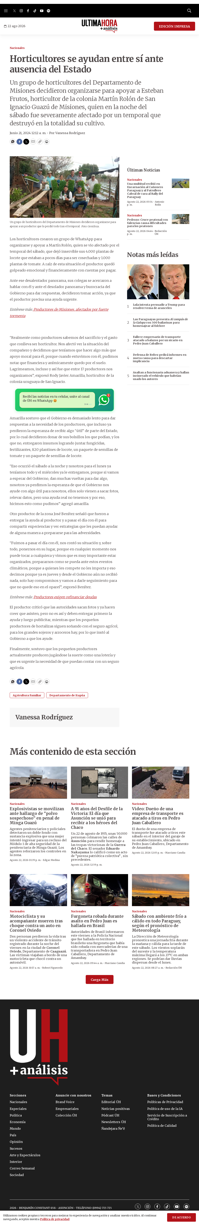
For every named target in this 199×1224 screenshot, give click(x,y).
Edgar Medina (51, 860)
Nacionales (17, 48)
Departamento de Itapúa (67, 695)
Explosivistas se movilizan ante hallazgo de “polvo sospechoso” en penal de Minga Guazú (37, 815)
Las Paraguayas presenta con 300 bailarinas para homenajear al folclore (160, 322)
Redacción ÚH (161, 232)
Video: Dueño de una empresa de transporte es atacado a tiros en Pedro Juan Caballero (157, 815)
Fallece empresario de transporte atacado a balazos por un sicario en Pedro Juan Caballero (157, 340)
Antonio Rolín (159, 203)
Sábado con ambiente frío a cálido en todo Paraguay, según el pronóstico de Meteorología (159, 923)
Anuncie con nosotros (73, 1095)
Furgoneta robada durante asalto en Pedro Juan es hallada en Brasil (97, 921)
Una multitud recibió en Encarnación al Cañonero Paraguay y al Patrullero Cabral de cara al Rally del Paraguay (145, 190)
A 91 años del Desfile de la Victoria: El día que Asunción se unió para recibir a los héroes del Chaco (97, 818)
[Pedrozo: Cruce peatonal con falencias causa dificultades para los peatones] (180, 219)
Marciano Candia (175, 852)
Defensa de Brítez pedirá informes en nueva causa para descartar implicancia (159, 358)
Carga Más (99, 980)
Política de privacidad (54, 1219)
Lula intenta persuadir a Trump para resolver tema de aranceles (159, 306)
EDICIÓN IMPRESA (174, 26)
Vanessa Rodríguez (44, 717)
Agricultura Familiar (27, 695)
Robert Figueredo (52, 967)
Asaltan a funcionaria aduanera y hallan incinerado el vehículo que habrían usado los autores (161, 376)
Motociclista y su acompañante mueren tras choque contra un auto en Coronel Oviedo (36, 923)
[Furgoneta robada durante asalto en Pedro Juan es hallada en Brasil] (99, 890)
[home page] (99, 26)
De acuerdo (181, 1217)
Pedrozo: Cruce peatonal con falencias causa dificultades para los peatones (147, 223)
